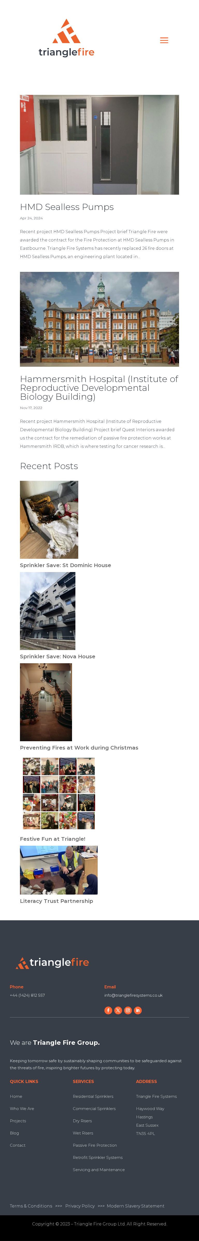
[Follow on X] (118, 1010)
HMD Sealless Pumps (67, 206)
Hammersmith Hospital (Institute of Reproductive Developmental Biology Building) (99, 387)
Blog (14, 1133)
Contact (17, 1145)
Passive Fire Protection (95, 1145)
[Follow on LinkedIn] (138, 1010)
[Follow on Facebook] (108, 1010)
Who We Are (22, 1108)
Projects (18, 1120)
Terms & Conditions (31, 1206)
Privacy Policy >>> (86, 1206)
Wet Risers (83, 1133)
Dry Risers (82, 1120)
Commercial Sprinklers (94, 1108)
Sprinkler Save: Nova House (57, 656)
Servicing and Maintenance (99, 1169)
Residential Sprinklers (93, 1096)
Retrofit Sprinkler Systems (98, 1157)
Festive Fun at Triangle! (52, 839)
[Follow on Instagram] (128, 1010)
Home (16, 1096)
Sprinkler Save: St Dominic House (65, 565)
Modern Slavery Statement (136, 1206)
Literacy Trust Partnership (56, 901)
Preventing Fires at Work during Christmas (79, 748)
